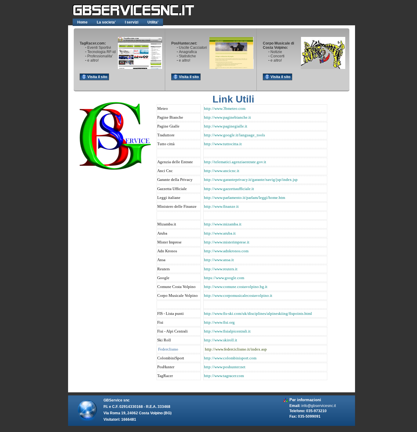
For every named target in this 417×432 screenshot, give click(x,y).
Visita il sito (97, 77)
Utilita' (152, 22)
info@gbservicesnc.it (318, 406)
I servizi (131, 22)
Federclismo (168, 349)
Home (82, 22)
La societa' (106, 22)
